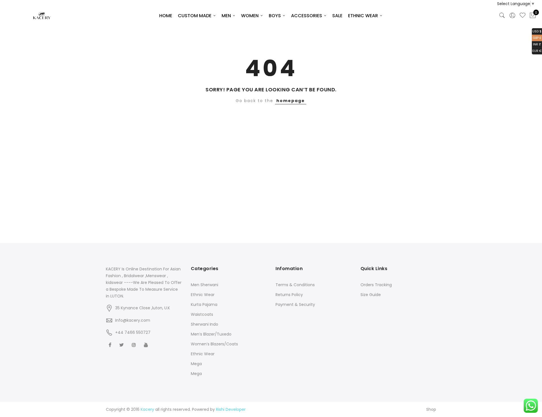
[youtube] (146, 344)
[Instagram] (134, 344)
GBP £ (536, 37)
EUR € (537, 50)
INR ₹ (536, 44)
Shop (431, 409)
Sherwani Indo (204, 324)
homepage (290, 100)
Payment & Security (295, 304)
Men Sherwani (204, 285)
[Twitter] (122, 344)
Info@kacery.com (132, 320)
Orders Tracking (376, 285)
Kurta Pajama (204, 304)
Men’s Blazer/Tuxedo (211, 334)
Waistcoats (202, 314)
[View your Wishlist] (522, 15)
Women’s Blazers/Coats (214, 344)
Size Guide (370, 294)
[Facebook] (111, 344)
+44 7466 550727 (132, 332)
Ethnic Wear (203, 294)
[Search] (502, 15)
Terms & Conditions (295, 285)
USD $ (536, 31)
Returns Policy (289, 294)
